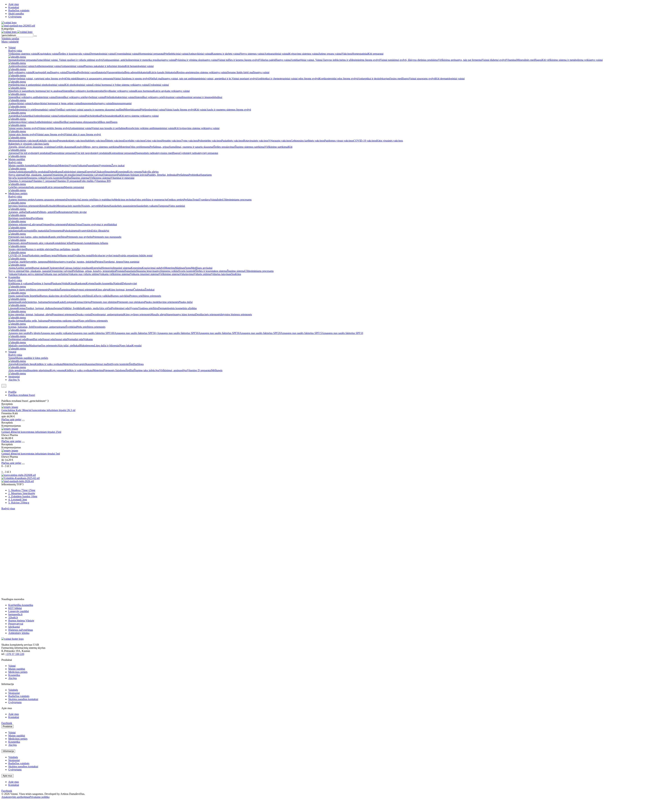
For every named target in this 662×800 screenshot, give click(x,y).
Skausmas (90, 364)
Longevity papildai (18, 611)
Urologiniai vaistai (159, 84)
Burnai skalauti (40, 267)
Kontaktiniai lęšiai (62, 243)
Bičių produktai (39, 171)
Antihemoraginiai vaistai (47, 66)
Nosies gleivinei (17, 249)
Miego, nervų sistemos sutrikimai (101, 146)
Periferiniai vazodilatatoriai (92, 72)
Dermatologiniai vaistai (102, 53)
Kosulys (78, 146)
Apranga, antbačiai (18, 212)
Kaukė (61, 302)
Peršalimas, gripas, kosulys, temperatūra (94, 271)
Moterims (124, 146)
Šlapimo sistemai (80, 177)
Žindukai (149, 289)
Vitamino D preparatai (68, 181)
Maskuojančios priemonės (43, 345)
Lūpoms (12, 308)
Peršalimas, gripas (159, 146)
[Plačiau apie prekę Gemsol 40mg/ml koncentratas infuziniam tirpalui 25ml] (9, 428)
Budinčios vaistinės (18, 10)
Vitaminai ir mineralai (122, 177)
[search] (35, 36)
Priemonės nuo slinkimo (104, 302)
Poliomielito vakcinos (209, 140)
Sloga (140, 364)
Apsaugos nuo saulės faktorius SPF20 (260, 333)
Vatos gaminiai (177, 205)
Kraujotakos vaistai (48, 53)
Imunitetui (110, 171)
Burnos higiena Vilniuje (21, 620)
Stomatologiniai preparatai (22, 59)
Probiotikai (194, 174)
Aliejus (87, 302)
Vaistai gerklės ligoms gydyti (54, 128)
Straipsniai (14, 376)
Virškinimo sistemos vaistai (23, 53)
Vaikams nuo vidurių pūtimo (83, 274)
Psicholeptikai (93, 115)
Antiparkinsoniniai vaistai (72, 115)
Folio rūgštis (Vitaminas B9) (95, 181)
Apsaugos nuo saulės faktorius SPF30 (218, 333)
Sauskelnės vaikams (147, 205)
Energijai (90, 171)
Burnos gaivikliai (120, 295)
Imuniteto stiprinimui (39, 370)
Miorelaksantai (132, 109)
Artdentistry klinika (18, 633)
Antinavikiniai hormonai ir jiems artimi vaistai (56, 103)
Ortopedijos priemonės (54, 224)
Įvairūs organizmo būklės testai (135, 255)
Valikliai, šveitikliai (73, 308)
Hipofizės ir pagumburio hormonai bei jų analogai (35, 91)
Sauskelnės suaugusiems (123, 205)
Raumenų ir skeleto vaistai (225, 53)
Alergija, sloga (16, 146)
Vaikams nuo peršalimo (55, 274)
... (4, 386)
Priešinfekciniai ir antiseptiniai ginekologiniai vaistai (36, 84)
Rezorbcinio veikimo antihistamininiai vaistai (150, 128)
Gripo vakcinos (153, 140)
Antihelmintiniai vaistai (46, 122)
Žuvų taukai (117, 165)
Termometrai (56, 230)
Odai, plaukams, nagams (37, 174)
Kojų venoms (134, 171)
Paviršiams (37, 218)
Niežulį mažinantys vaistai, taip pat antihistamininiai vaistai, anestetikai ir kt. (190, 78)
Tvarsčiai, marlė (17, 261)
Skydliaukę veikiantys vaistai (120, 91)
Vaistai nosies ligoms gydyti (23, 128)
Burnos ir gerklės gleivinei (40, 249)
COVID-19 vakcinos (364, 140)
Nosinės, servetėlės (91, 205)
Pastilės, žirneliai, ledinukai (162, 174)
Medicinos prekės (17, 193)
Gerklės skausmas (64, 146)
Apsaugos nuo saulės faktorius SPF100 (93, 333)
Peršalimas (183, 174)
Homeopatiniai (360, 53)
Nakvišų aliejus (150, 171)
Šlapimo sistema (235, 271)
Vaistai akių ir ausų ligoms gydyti (83, 134)
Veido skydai (79, 212)
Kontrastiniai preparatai (122, 153)
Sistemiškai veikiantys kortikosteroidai (83, 91)
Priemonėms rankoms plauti (63, 320)
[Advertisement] (27, 531)
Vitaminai (511, 59)
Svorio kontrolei (54, 177)
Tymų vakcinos (189, 140)
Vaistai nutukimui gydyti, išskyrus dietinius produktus (409, 59)
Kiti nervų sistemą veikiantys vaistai (139, 115)
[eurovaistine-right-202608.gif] (18, 475)
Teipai (78, 224)
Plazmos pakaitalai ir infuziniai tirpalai (104, 66)
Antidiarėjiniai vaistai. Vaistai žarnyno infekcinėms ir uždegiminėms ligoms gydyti (335, 59)
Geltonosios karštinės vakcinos (307, 140)
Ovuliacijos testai (82, 255)
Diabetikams (55, 171)
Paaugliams (92, 165)
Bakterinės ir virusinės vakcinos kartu (28, 143)
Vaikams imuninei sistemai (144, 274)
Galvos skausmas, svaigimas (39, 146)
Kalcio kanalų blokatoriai (163, 72)
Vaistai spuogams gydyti (422, 78)
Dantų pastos (15, 295)
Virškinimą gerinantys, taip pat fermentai (460, 59)
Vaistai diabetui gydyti (494, 59)
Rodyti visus (8, 508)
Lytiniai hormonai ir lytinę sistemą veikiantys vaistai (121, 84)
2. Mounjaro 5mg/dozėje (21, 493)
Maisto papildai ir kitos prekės (32, 357)
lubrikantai (14, 626)
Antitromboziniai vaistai (21, 66)
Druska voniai (83, 314)
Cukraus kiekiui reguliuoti (77, 267)
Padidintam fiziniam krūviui (132, 174)
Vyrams (73, 165)
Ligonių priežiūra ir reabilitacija (97, 199)
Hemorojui (107, 267)
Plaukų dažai (186, 302)
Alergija (12, 364)
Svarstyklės (85, 230)
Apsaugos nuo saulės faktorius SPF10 (342, 333)
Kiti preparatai (375, 53)
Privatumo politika (39, 797)
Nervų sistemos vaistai (252, 53)
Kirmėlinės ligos (26, 364)
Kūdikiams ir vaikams (20, 283)
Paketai (106, 205)
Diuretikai (72, 72)
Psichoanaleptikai (110, 115)
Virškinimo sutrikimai (276, 146)
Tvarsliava (204, 199)
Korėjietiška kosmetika (20, 605)
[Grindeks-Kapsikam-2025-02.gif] (20, 478)
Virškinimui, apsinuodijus (173, 370)
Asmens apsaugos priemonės (50, 199)
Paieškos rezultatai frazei (21, 395)
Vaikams (81, 165)
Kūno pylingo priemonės (137, 314)
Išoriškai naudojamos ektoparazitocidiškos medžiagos (88, 122)
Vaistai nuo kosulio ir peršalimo (109, 128)
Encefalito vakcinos (134, 140)
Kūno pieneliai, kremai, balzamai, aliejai (30, 314)
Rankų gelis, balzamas (36, 320)
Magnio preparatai (74, 187)
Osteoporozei (110, 174)
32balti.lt (13, 617)
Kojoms (90, 283)
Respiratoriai (65, 212)
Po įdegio (35, 333)
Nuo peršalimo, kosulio (67, 249)
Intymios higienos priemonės (23, 205)
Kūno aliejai (102, 289)
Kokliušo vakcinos (47, 140)
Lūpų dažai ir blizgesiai (106, 345)
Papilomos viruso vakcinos (338, 140)
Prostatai (120, 271)
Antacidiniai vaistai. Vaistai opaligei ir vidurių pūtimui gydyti (70, 59)
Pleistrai (99, 261)
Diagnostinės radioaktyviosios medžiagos (157, 153)
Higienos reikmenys (19, 224)
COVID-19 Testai (18, 255)
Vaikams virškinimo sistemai (114, 274)
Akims (12, 171)
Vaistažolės (216, 199)
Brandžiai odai (35, 339)
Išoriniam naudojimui (19, 218)
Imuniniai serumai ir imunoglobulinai (202, 97)
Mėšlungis (216, 370)
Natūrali (117, 283)
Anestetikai (14, 115)
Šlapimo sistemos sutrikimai (250, 146)
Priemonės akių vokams (40, 243)
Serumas (53, 302)
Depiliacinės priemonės (208, 314)
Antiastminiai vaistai (81, 128)
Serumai (58, 308)
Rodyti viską (15, 50)
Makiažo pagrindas (18, 345)
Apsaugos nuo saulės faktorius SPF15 (301, 333)
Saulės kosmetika (103, 283)
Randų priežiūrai (58, 236)
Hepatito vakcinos (171, 140)
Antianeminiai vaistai (72, 66)
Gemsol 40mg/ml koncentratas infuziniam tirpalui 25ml (31, 431)
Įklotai (42, 205)
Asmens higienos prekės (21, 199)
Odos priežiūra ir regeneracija (151, 199)
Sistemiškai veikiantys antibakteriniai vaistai (32, 97)
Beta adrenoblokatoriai (137, 72)
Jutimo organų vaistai (330, 53)
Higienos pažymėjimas (20, 629)
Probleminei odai (120, 308)
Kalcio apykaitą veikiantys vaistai (171, 91)
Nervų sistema (16, 271)
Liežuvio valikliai (101, 295)
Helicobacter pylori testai (105, 255)
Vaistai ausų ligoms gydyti (50, 134)
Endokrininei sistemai (73, 171)
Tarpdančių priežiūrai (80, 295)
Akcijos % (14, 379)
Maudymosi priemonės (83, 289)
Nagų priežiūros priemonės (93, 320)
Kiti (290, 146)
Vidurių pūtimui (202, 274)
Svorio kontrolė (186, 271)
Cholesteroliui (55, 267)
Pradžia (12, 391)
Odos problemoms (140, 146)
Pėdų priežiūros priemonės (91, 326)
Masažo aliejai (158, 314)
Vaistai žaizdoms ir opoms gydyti (131, 78)
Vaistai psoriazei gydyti (244, 78)
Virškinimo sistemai (100, 177)
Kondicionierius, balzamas (33, 302)
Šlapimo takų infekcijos (146, 370)
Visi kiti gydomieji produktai (34, 153)
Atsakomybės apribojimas (15, 797)
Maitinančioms (183, 267)
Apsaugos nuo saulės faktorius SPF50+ (135, 333)
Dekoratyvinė (129, 283)
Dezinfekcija (73, 199)
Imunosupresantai (122, 103)
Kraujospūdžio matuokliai (35, 230)
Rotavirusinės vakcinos (255, 140)
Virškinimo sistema (169, 274)
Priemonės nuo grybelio (80, 236)
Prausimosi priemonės (64, 314)
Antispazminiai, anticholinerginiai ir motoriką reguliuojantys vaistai (139, 59)
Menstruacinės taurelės (69, 205)
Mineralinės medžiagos (529, 59)
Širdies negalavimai (224, 146)
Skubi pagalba (16, 13)
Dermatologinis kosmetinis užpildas (177, 308)
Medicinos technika (124, 199)
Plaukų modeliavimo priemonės (161, 302)
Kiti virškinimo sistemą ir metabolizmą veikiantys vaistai (572, 59)
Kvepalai (137, 345)
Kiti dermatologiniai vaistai (450, 78)
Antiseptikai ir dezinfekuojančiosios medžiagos (383, 78)
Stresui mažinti (104, 364)
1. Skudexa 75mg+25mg (21, 490)
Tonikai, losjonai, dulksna (40, 308)
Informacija (8, 751)
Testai (196, 199)
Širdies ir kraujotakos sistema (211, 271)
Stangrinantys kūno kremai (180, 314)
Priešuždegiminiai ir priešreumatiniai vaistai (31, 109)
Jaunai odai (61, 339)
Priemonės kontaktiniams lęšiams (90, 243)
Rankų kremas (16, 320)
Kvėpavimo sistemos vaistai (304, 53)
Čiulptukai (139, 289)
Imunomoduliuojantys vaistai (96, 103)
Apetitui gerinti (24, 267)
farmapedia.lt (15, 614)
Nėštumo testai (65, 255)
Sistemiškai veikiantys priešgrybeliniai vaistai (80, 97)
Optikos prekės (175, 199)
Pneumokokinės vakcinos (71, 140)
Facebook (6, 723)
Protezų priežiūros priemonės (145, 295)
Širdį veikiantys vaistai (20, 72)
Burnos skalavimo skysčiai (54, 295)
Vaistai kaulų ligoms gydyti (180, 109)
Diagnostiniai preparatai (63, 153)
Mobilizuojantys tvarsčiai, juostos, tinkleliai (71, 261)
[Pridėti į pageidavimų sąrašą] (23, 420)
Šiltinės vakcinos (114, 140)
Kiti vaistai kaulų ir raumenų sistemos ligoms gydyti (223, 109)
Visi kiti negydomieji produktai (92, 153)
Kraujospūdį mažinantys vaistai (50, 72)
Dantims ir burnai (41, 283)
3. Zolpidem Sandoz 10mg (22, 496)
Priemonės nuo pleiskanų (130, 302)
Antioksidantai (23, 171)
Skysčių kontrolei (17, 177)
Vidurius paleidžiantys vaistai (275, 59)
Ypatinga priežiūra (148, 308)
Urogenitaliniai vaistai (127, 53)
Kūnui (72, 283)
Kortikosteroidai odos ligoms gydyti (338, 78)
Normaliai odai (75, 339)
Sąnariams (206, 174)
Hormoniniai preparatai (151, 53)
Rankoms (81, 283)
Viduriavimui (187, 274)
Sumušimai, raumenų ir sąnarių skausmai (191, 146)
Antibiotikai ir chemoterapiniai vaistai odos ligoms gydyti (288, 78)
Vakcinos (347, 53)
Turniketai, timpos (113, 261)
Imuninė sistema (122, 267)
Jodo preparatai (37, 187)
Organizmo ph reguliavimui (66, 174)
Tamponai (163, 205)
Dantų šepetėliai (31, 295)
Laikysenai (36, 224)
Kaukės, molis (91, 308)
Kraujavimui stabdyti (153, 267)
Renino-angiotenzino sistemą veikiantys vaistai (202, 72)
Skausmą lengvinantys (148, 271)
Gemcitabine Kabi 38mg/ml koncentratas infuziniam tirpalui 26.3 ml (38, 410)
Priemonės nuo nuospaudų (107, 236)
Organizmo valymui (92, 174)
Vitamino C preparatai (44, 181)
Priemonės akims (17, 243)
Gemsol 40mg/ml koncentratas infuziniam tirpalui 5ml (30, 453)
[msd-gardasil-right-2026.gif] (17, 481)
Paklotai (71, 224)
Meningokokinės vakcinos (22, 140)
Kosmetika (14, 277)
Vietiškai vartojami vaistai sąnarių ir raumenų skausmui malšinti (89, 109)
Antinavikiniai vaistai (199, 53)
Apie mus (13, 4)
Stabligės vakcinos (95, 140)
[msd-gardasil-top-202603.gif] (18, 25)
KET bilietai (15, 608)
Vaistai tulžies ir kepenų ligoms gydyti (238, 59)
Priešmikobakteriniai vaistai (120, 97)
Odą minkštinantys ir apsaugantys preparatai (90, 78)
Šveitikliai (71, 326)
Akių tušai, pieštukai (68, 345)
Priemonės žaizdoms (114, 370)
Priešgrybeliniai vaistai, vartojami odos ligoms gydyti (37, 78)
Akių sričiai (105, 308)
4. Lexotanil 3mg (17, 499)
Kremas (79, 302)
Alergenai (13, 153)
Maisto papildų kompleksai (23, 165)
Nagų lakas (125, 345)
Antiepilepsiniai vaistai (45, 115)
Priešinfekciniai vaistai (176, 53)
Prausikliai (54, 289)
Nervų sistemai (16, 174)
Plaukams (56, 283)
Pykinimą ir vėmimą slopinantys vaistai (196, 59)
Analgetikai (27, 115)
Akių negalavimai (18, 370)
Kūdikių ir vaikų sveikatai (49, 364)
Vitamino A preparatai (20, 181)
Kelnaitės (51, 205)
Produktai (7, 726)
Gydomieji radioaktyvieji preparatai (199, 153)
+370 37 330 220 (14, 654)
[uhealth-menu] (17, 56)
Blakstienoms (86, 345)
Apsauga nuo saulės (19, 333)
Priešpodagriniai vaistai (152, 109)
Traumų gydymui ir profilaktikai (99, 224)
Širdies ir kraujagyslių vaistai (74, 53)
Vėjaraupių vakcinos (279, 140)
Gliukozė (100, 171)
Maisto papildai (16, 159)
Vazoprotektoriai (116, 72)
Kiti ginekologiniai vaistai (79, 84)
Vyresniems (105, 165)
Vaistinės (13, 689)
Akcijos (12, 678)
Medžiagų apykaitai (201, 267)
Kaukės (33, 212)
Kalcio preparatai (55, 187)
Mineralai (53, 165)
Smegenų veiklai (36, 177)
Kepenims (121, 171)
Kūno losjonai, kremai (121, 289)
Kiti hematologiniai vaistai (139, 66)
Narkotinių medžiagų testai (42, 255)
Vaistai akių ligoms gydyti (22, 134)
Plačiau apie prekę (11, 419)
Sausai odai (49, 339)
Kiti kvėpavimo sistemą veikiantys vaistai (197, 128)
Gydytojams (15, 16)
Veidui (65, 283)
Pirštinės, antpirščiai (48, 212)
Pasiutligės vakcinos (232, 140)
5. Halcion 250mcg (18, 502)
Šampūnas (65, 289)
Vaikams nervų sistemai (30, 274)
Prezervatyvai (15, 623)
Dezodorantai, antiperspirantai (107, 314)
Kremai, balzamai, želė (20, 326)
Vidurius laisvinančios (223, 274)
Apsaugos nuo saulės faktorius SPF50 (177, 333)
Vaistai (12, 47)
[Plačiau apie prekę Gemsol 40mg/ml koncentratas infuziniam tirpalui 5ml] (9, 450)
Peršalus (188, 199)
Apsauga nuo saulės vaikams (56, 333)
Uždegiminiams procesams (237, 199)
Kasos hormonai (144, 91)
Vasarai (12, 351)
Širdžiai (67, 177)
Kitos (238, 274)
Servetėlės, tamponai (37, 261)
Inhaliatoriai (14, 230)
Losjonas (70, 302)
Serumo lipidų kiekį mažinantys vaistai (248, 72)
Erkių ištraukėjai (100, 230)
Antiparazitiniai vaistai (276, 53)
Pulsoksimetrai (71, 230)
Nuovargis (79, 364)
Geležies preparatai (18, 187)
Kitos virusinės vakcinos (389, 140)
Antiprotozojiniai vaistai (21, 122)
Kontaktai (13, 7)
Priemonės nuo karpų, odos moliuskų (28, 236)
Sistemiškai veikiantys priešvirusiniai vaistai (158, 97)
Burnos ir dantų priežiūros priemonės (28, 289)
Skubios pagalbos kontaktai (23, 699)
